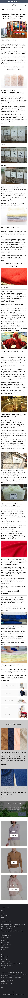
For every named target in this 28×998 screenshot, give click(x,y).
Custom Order (5, 937)
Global (3, 968)
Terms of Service (5, 961)
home (2, 917)
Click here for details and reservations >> (12, 977)
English (13, 991)
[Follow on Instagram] (2, 987)
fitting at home (5, 940)
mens (14, 862)
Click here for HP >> (6, 983)
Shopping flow (5, 956)
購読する (22, 814)
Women (14, 835)
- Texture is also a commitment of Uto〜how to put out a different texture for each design (14, 753)
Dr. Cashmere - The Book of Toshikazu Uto (12, 931)
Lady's (3, 910)
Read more (4, 764)
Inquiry (3, 949)
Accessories (14, 889)
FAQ (2, 954)
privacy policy (5, 959)
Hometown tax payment (7, 928)
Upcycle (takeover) (6, 945)
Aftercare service (5, 942)
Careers (3, 952)
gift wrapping (4, 947)
